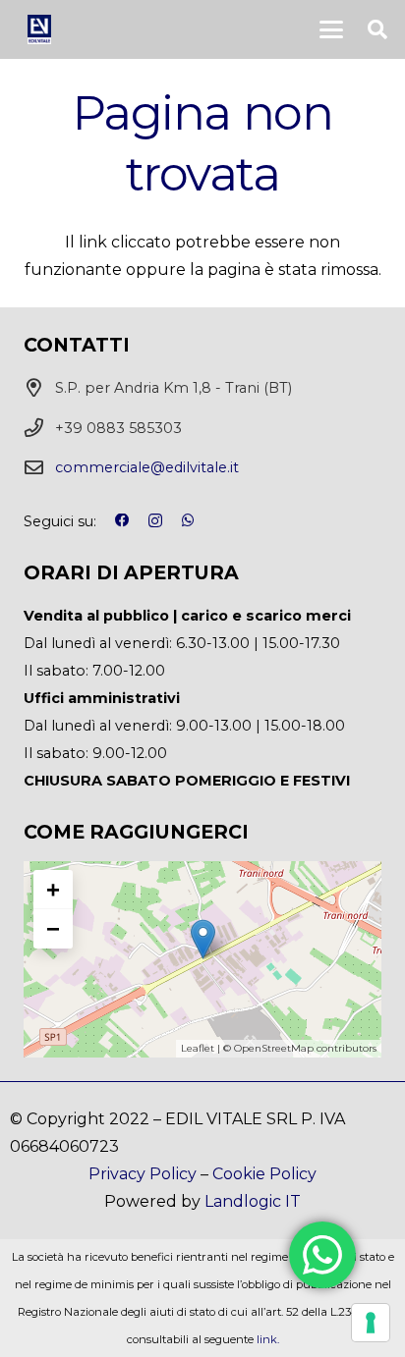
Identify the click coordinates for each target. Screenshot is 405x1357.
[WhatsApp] (188, 520)
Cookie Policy (264, 1174)
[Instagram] (155, 521)
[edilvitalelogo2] (39, 29)
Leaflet (197, 1048)
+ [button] (53, 889)
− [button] (53, 928)
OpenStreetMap (274, 1048)
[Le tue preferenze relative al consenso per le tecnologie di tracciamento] (370, 1322)
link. (268, 1339)
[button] (331, 29)
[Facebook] (122, 520)
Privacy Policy (142, 1174)
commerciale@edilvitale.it (147, 467)
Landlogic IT (252, 1201)
